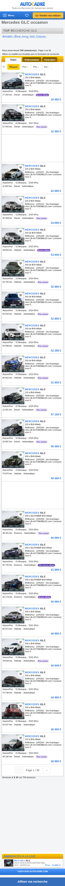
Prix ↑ (25, 67)
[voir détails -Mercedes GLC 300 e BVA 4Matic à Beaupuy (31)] (13, 614)
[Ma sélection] (27, 15)
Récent (14, 67)
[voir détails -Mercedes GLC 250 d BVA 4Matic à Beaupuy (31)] (13, 80)
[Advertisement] (32, 140)
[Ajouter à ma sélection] (21, 76)
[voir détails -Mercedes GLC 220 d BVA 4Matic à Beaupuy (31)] (13, 172)
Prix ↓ (36, 67)
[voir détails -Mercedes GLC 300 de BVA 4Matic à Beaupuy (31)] (13, 236)
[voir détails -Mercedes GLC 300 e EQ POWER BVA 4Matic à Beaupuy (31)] (13, 519)
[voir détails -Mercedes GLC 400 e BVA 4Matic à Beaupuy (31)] (13, 459)
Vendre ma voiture (49, 15)
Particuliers (49, 60)
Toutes (13, 60)
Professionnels (32, 60)
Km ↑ (47, 67)
